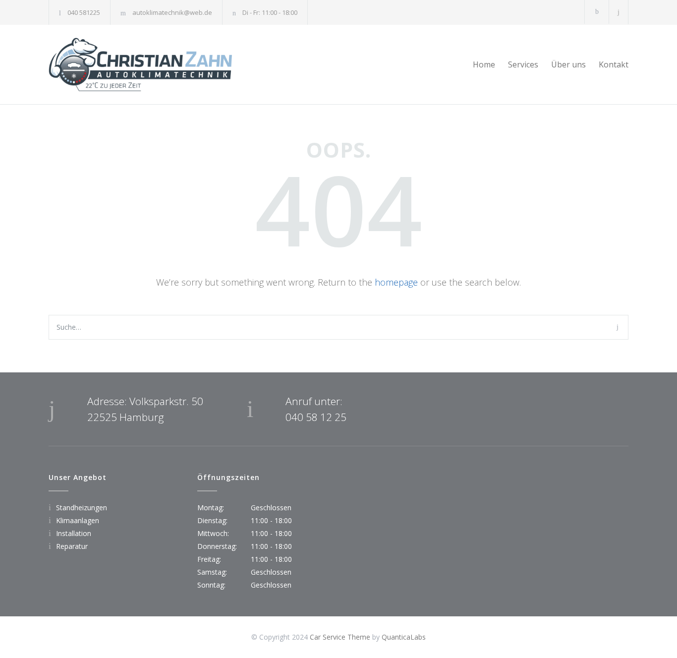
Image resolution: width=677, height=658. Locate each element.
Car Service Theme (340, 637)
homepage (396, 282)
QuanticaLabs (404, 637)
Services (523, 64)
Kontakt (613, 64)
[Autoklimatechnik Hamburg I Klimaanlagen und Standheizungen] (140, 64)
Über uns (568, 64)
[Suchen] (618, 12)
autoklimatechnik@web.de (172, 12)
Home (484, 64)
